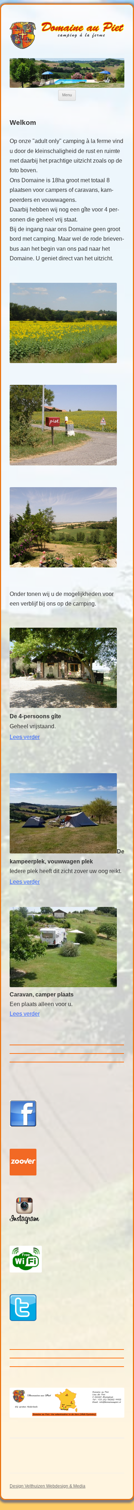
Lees (25, 737)
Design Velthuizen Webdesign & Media (47, 1486)
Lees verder (25, 882)
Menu (67, 95)
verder (31, 1014)
